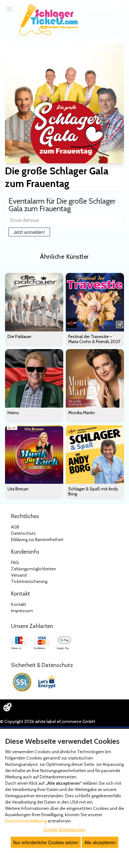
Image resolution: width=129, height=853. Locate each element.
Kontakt (18, 604)
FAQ (15, 562)
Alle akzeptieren (100, 842)
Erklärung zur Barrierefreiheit (37, 539)
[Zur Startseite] (48, 20)
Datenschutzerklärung (26, 821)
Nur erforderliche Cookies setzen (45, 842)
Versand (19, 575)
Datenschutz (23, 533)
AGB (15, 527)
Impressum (22, 610)
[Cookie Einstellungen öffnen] (7, 707)
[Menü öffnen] (9, 8)
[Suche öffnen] (121, 9)
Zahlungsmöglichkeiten (33, 569)
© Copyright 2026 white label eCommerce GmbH (47, 721)
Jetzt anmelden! (29, 232)
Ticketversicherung (29, 581)
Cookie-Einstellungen (64, 829)
